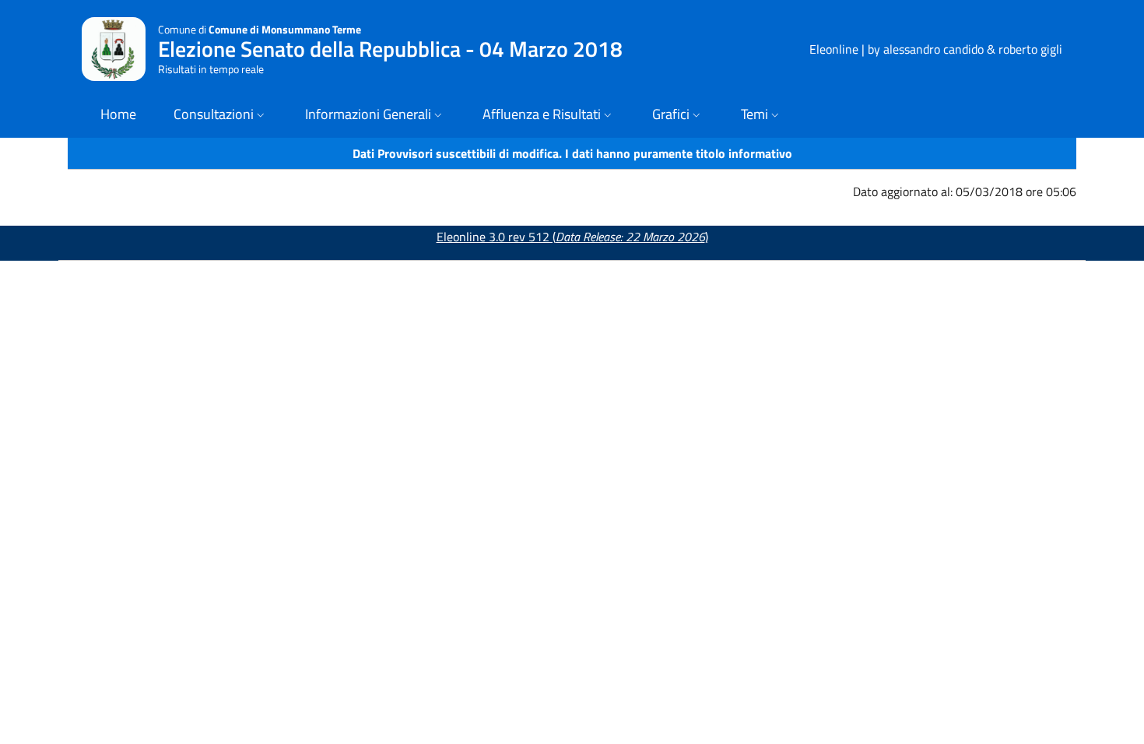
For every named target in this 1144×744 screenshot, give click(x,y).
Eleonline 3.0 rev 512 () (572, 236)
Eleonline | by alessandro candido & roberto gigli (935, 49)
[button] (220, 115)
